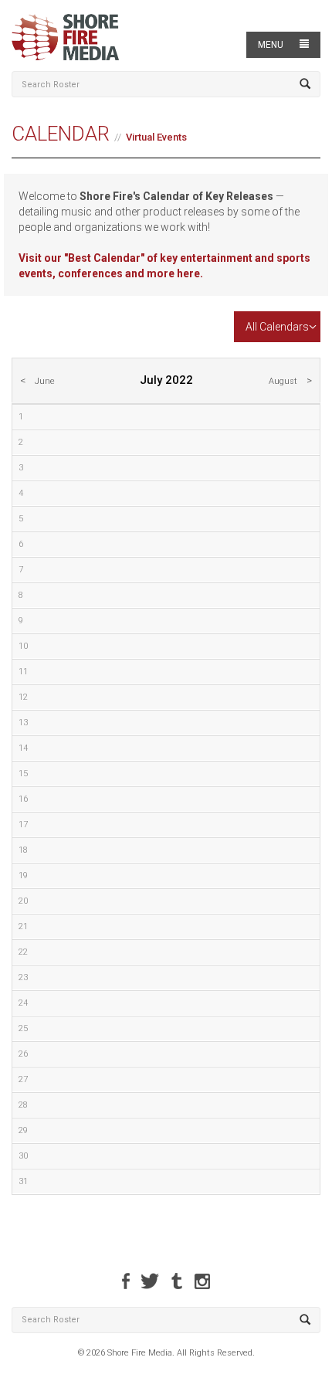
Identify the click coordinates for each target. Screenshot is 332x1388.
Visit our (41, 258)
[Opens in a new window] (126, 1281)
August (283, 381)
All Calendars (277, 327)
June (45, 381)
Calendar (61, 133)
